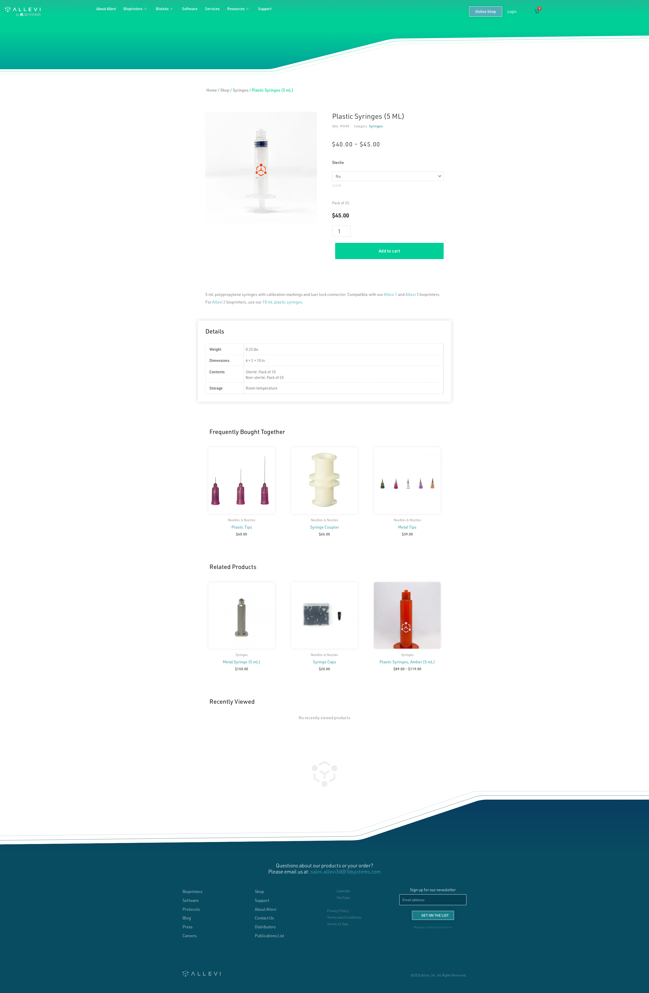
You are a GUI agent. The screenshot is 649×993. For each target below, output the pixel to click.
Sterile (338, 162)
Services (212, 8)
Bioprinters (132, 8)
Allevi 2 (219, 302)
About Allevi (106, 8)
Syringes (240, 90)
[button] (524, 11)
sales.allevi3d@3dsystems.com (346, 871)
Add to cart (389, 251)
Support (265, 8)
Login (511, 11)
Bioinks (162, 8)
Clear (336, 185)
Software (189, 8)
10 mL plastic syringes (282, 302)
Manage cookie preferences (433, 927)
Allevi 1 (390, 294)
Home (211, 90)
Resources (236, 8)
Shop (224, 90)
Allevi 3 (412, 294)
